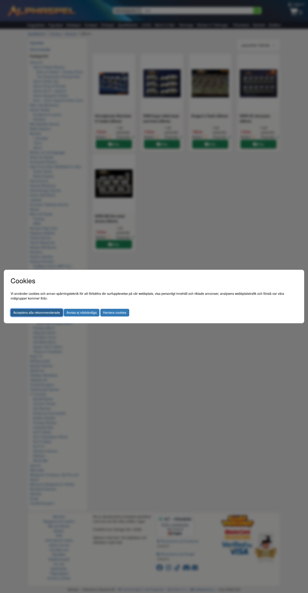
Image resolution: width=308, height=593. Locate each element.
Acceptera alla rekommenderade (36, 312)
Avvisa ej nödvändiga (82, 312)
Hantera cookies (114, 312)
